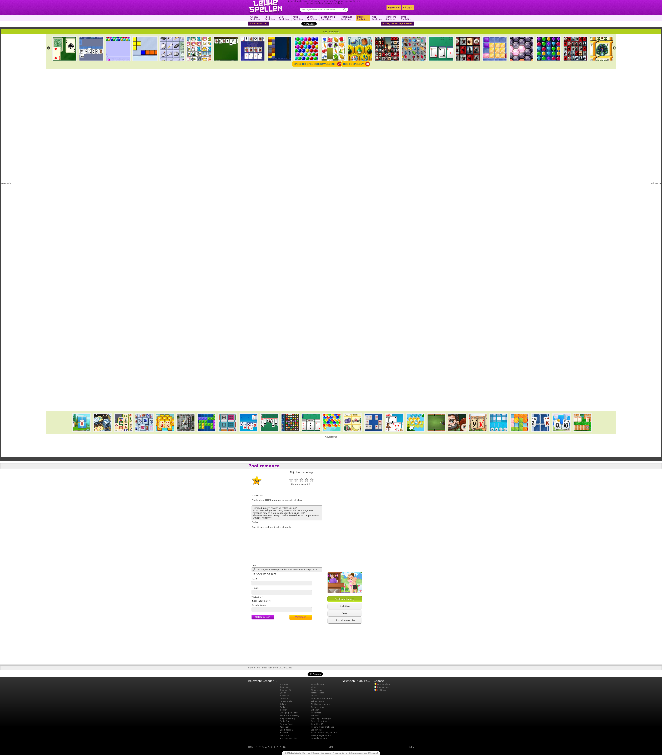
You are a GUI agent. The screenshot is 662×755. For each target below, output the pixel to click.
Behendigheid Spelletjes (328, 18)
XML (331, 747)
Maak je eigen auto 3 (321, 735)
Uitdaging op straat (289, 713)
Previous (48, 48)
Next (614, 48)
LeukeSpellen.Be (266, 7)
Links (411, 747)
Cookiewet (373, 753)
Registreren (394, 7)
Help (308, 753)
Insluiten (345, 606)
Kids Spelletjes (377, 18)
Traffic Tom (285, 721)
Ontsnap (284, 698)
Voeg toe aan (398, 23)
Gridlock (284, 707)
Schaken (315, 710)
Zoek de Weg (317, 684)
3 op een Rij (285, 690)
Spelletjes (254, 668)
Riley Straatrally (287, 718)
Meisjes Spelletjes (362, 18)
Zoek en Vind (317, 707)
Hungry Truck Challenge (322, 727)
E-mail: (255, 588)
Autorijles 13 (317, 724)
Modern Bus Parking (289, 715)
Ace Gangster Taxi (288, 738)
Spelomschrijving (344, 599)
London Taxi (317, 730)
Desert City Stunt (319, 721)
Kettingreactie (317, 693)
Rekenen (284, 704)
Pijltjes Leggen (318, 701)
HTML (251, 747)
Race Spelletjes (270, 18)
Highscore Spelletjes (390, 18)
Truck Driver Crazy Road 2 (324, 733)
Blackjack (284, 696)
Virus (313, 687)
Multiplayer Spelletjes (346, 18)
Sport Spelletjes (312, 18)
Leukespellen (383, 684)
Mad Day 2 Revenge (321, 718)
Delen (345, 613)
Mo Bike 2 (315, 715)
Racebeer (284, 727)
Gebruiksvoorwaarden (358, 753)
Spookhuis (284, 687)
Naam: (255, 579)
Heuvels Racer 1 (319, 738)
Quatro (283, 693)
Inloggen (407, 7)
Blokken (283, 710)
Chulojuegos (383, 687)
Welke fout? (257, 597)
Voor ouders (326, 753)
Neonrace (284, 735)
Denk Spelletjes (284, 18)
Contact (315, 753)
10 (284, 747)
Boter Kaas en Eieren (321, 698)
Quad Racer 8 (286, 730)
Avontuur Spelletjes (255, 18)
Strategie (284, 684)
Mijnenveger (317, 690)
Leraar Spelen (286, 701)
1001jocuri (382, 690)
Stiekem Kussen (259, 23)
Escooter (284, 733)
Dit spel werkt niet (344, 620)
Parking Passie (287, 724)
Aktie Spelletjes (298, 18)
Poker (314, 696)
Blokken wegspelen (320, 704)
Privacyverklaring (340, 753)
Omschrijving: (259, 605)
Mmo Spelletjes (406, 18)
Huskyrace (316, 713)
